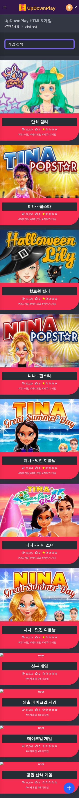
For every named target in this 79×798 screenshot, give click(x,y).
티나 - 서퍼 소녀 (39, 545)
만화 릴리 (39, 122)
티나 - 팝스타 (39, 206)
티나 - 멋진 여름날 (39, 460)
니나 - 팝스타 (39, 376)
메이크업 (31, 27)
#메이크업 (35, 134)
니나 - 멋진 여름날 (39, 630)
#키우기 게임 (49, 134)
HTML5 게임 (11, 26)
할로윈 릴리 (39, 291)
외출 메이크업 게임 (39, 702)
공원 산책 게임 (39, 775)
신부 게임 (39, 666)
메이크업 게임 (39, 738)
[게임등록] (69, 788)
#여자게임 (23, 134)
